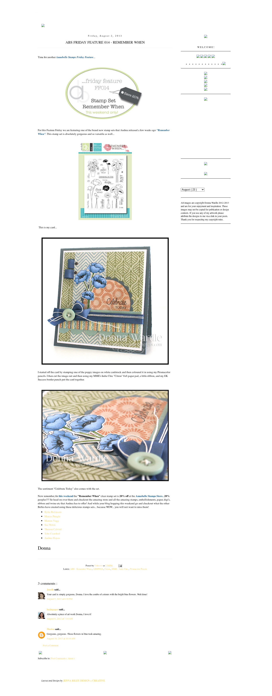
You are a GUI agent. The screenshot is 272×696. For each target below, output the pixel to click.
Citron (108, 569)
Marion (51, 629)
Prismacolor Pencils (138, 569)
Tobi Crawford (52, 533)
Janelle (50, 589)
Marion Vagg (51, 520)
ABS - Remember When (81, 569)
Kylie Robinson (53, 512)
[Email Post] (119, 565)
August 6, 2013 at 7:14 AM (60, 618)
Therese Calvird (53, 529)
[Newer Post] (169, 652)
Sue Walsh (50, 525)
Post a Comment (50, 645)
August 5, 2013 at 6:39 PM (59, 598)
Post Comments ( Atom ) (62, 658)
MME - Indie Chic (120, 569)
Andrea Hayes (52, 538)
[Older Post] (40, 652)
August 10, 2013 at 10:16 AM (61, 638)
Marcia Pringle (52, 516)
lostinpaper (53, 609)
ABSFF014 (98, 569)
